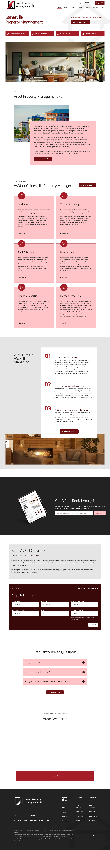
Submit (98, 513)
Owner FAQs (79, 811)
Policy (20, 841)
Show (96, 588)
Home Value (16, 601)
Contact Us (41, 159)
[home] (21, 4)
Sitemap (16, 841)
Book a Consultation (79, 22)
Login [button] (98, 3)
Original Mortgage (77, 601)
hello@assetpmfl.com (39, 820)
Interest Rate (46, 610)
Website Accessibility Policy (66, 839)
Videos (64, 812)
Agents (88, 7)
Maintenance (92, 820)
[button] (17, 34)
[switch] (92, 588)
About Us (65, 807)
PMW (16, 832)
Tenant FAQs (93, 811)
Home (59, 7)
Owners (74, 7)
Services (66, 7)
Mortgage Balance (18, 610)
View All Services (86, 185)
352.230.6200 (87, 3)
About (102, 7)
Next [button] (92, 625)
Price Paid (45, 601)
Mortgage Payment (78, 610)
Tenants (81, 7)
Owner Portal (79, 816)
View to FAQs (54, 692)
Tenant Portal (93, 816)
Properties (95, 7)
